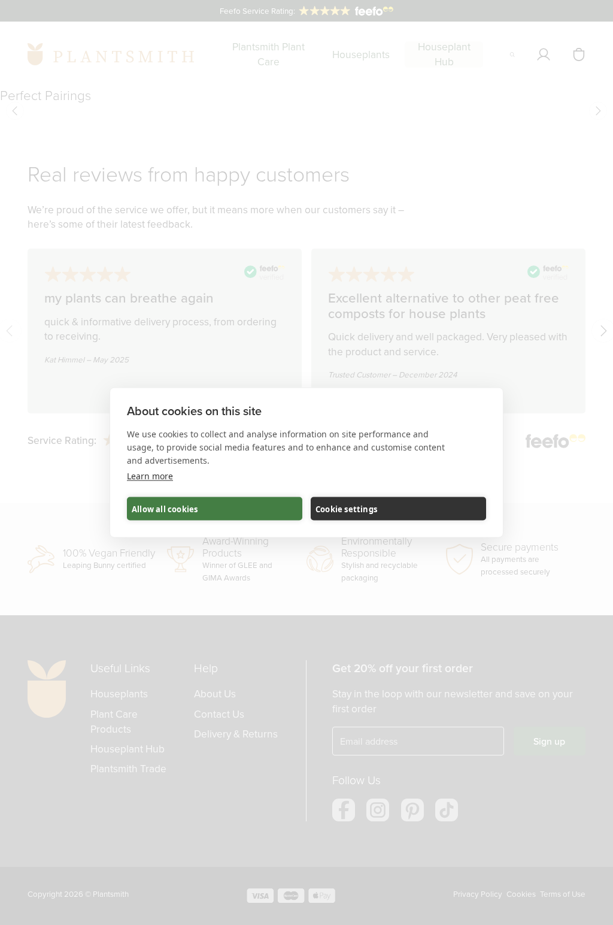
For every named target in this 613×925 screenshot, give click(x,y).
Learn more (150, 476)
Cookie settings (346, 508)
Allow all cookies (165, 508)
